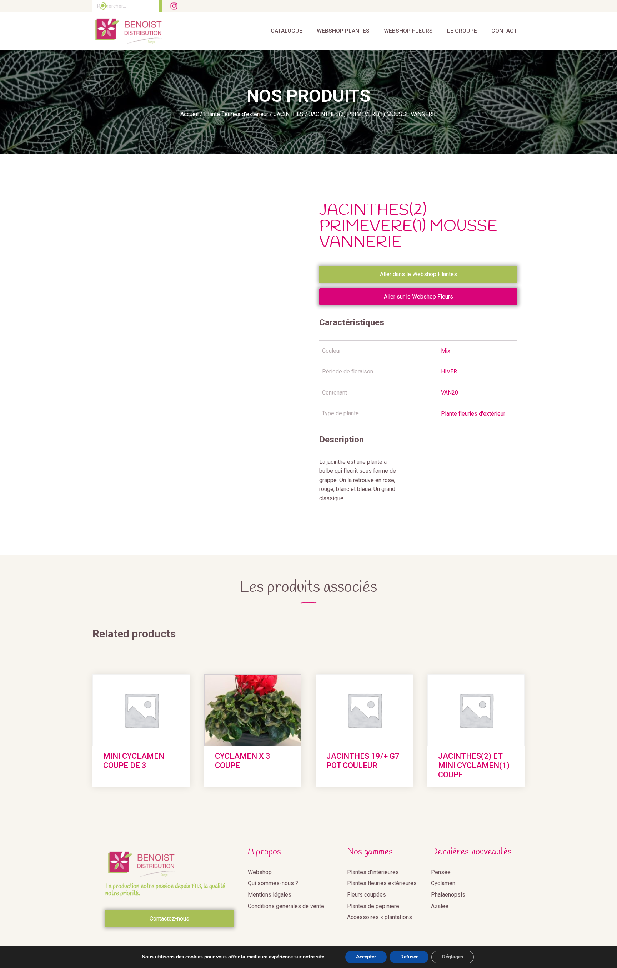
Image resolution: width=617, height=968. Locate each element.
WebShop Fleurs (408, 30)
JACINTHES (289, 114)
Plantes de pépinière (373, 906)
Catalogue (286, 30)
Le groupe (462, 30)
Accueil (189, 114)
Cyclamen (443, 883)
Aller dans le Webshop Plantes (418, 274)
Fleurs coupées (366, 894)
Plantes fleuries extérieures (382, 883)
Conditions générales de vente (286, 906)
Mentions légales (269, 894)
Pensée (441, 872)
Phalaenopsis (448, 894)
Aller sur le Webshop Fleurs (418, 296)
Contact (504, 30)
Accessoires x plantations (379, 917)
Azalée (439, 906)
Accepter (366, 956)
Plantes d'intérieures (373, 872)
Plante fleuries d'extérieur (236, 114)
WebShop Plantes (343, 30)
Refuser (409, 956)
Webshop (260, 872)
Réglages (452, 956)
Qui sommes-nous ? (273, 883)
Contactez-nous (169, 918)
